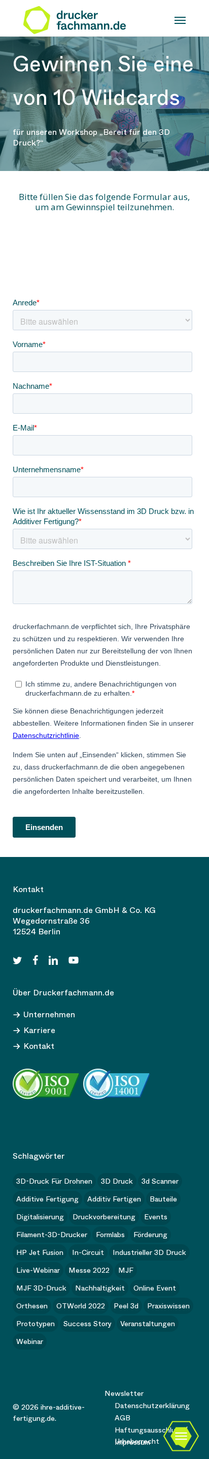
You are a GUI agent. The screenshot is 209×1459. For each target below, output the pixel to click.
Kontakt (38, 1046)
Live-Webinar (38, 1270)
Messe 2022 (89, 1270)
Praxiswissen (168, 1306)
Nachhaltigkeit (100, 1288)
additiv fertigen (114, 1199)
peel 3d (126, 1306)
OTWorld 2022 (80, 1306)
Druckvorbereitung (104, 1217)
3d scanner (160, 1181)
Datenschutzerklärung (152, 1405)
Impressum (132, 1442)
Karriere (39, 1030)
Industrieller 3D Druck (149, 1252)
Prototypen (35, 1324)
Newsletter (124, 1393)
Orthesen (32, 1306)
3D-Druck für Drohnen (54, 1181)
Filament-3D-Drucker (51, 1234)
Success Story (87, 1324)
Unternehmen (49, 1014)
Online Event (154, 1288)
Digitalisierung (40, 1217)
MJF (125, 1270)
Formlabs (110, 1234)
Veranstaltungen (147, 1324)
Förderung (150, 1234)
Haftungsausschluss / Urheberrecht (151, 1431)
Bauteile (163, 1199)
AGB (122, 1418)
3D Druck (117, 1181)
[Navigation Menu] (180, 20)
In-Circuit (88, 1252)
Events (155, 1217)
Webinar (29, 1341)
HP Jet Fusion (39, 1252)
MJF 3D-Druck (41, 1288)
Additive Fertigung (47, 1199)
